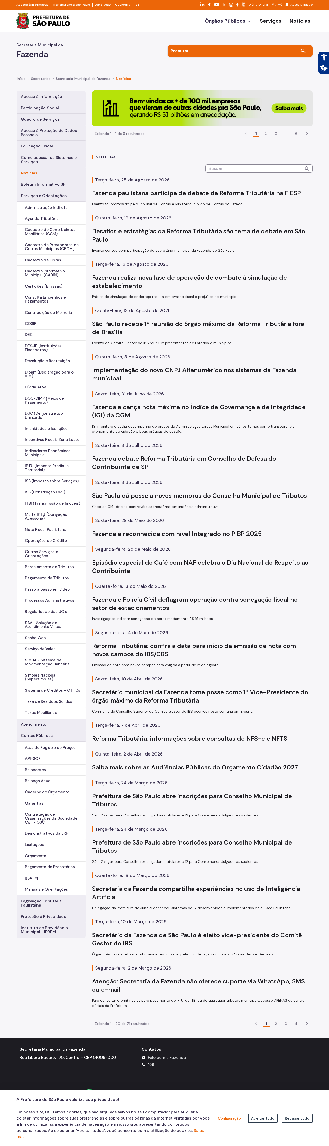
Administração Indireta (46, 207)
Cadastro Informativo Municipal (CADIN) (45, 273)
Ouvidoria (122, 4)
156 (137, 4)
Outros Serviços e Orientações (41, 553)
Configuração (229, 1118)
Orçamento (35, 855)
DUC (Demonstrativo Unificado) (44, 415)
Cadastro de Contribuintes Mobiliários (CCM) (50, 231)
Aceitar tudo (263, 1118)
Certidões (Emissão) (43, 286)
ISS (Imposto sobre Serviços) (52, 481)
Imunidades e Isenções (46, 428)
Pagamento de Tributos (47, 578)
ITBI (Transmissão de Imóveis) (52, 503)
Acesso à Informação (41, 96)
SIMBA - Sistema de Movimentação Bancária (47, 662)
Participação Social (40, 108)
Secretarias (40, 78)
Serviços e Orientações (44, 195)
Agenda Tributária (42, 218)
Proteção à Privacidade (43, 916)
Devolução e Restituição (47, 360)
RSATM (31, 878)
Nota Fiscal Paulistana (45, 529)
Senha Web (35, 638)
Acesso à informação (32, 4)
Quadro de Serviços (40, 119)
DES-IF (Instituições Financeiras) (43, 347)
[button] (307, 133)
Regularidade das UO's (46, 611)
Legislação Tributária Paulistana (41, 903)
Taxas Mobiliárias (41, 712)
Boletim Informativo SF (43, 184)
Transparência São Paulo (71, 4)
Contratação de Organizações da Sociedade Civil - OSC (51, 818)
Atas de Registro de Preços (50, 747)
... (286, 133)
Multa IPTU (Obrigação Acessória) (46, 516)
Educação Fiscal (37, 146)
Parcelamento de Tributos (49, 567)
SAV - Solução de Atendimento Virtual (43, 624)
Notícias (29, 173)
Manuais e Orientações (46, 889)
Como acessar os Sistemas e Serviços (49, 159)
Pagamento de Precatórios (50, 866)
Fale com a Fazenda (167, 1057)
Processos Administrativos (49, 600)
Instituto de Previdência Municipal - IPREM (44, 930)
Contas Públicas (37, 735)
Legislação (103, 4)
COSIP (30, 323)
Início (21, 78)
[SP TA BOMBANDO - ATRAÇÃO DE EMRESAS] (202, 108)
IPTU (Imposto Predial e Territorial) (47, 467)
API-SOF (32, 758)
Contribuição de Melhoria (48, 312)
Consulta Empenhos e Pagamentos (45, 299)
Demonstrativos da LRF (46, 833)
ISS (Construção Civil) (45, 492)
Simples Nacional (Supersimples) (41, 677)
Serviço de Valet (40, 649)
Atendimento (34, 724)
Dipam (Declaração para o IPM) (49, 374)
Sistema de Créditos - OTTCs (52, 690)
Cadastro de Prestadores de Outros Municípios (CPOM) (52, 246)
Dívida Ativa (36, 387)
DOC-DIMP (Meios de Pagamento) (44, 400)
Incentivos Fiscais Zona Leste (52, 439)
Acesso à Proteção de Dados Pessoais (49, 132)
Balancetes (35, 769)
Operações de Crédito (46, 540)
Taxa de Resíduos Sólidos (48, 701)
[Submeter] (307, 168)
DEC (29, 334)
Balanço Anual (38, 781)
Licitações (34, 844)
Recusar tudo (297, 1118)
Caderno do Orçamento (47, 792)
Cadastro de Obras (43, 260)
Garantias (34, 803)
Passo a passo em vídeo (47, 589)
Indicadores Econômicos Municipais (47, 452)
